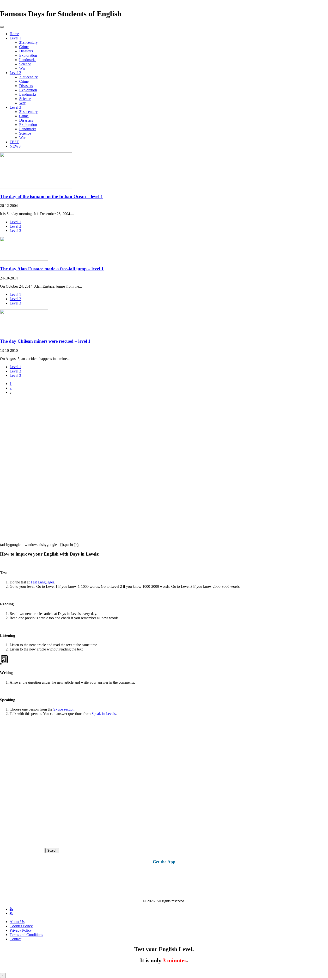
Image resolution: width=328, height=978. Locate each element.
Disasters (26, 51)
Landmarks (27, 60)
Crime (24, 47)
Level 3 (15, 107)
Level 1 (15, 38)
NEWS (15, 146)
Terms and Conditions (26, 935)
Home (14, 34)
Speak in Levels (103, 714)
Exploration (28, 55)
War (22, 68)
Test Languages (42, 582)
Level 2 (15, 73)
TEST (14, 142)
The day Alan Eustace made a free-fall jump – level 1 (52, 268)
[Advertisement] (144, 470)
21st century (28, 42)
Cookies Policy (21, 926)
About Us (17, 922)
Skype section (63, 709)
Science (25, 64)
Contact (15, 939)
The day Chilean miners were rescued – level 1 (45, 341)
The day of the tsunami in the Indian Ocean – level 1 (51, 196)
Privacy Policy (21, 930)
